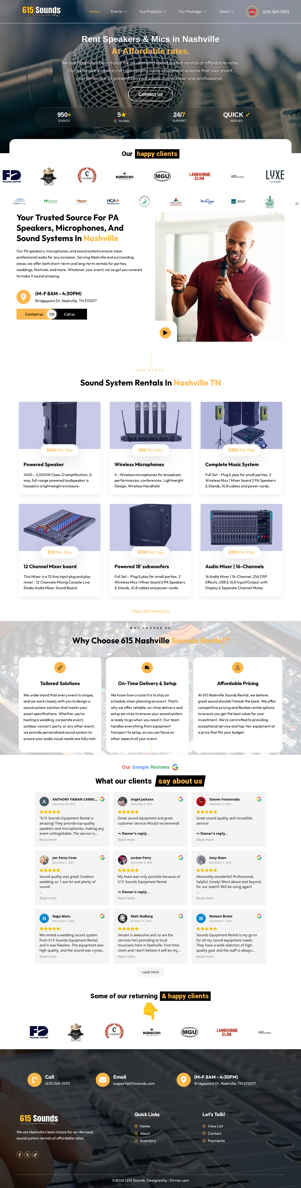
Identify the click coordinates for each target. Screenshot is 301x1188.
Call (49, 1077)
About (224, 11)
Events (116, 11)
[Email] (103, 1080)
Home (94, 11)
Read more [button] (48, 840)
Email (119, 1077)
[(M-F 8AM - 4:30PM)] (23, 297)
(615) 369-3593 (276, 11)
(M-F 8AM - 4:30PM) (58, 293)
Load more (150, 972)
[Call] (35, 1080)
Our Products (150, 11)
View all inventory (150, 611)
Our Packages (190, 11)
